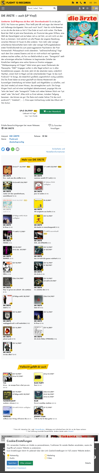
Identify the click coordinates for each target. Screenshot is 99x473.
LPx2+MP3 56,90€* (20, 182)
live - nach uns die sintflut (12, 177)
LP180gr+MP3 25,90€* (21, 394)
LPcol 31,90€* (18, 376)
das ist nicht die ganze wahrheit (45, 257)
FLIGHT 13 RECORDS (18, 2)
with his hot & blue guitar (43, 418)
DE (91, 2)
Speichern (12, 463)
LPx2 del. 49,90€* (19, 249)
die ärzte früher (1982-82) (43, 338)
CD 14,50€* (48, 327)
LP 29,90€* (48, 249)
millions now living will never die (15, 418)
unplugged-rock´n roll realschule (14, 322)
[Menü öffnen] (3, 8)
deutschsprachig (16, 142)
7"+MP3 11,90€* (19, 231)
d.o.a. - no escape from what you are (16, 384)
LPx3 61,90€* (49, 397)
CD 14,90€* (48, 216)
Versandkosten (40, 429)
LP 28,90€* (48, 265)
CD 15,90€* (17, 374)
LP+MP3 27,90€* (50, 281)
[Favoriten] (83, 8)
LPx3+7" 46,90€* (20, 167)
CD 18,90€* (17, 263)
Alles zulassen (25, 463)
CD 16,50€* (17, 312)
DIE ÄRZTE (14, 136)
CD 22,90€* (17, 247)
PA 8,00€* (47, 200)
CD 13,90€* (48, 247)
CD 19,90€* (17, 392)
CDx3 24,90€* (18, 278)
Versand (70, 431)
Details (88, 463)
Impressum (22, 468)
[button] (3, 149)
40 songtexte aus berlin (42, 210)
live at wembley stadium (43, 402)
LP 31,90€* (48, 407)
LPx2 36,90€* (49, 394)
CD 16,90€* (48, 263)
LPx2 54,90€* (18, 200)
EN (95, 2)
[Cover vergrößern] (82, 29)
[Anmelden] (79, 8)
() (96, 8)
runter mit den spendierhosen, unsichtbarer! (14, 194)
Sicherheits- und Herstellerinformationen (55, 150)
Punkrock (13, 139)
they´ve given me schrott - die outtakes (17, 289)
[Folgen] (87, 8)
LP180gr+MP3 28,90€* (21, 296)
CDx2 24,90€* (49, 296)
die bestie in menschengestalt (44, 226)
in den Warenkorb (53, 111)
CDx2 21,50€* (49, 392)
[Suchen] (54, 8)
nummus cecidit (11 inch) (43, 177)
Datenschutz (11, 468)
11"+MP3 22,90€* (51, 167)
